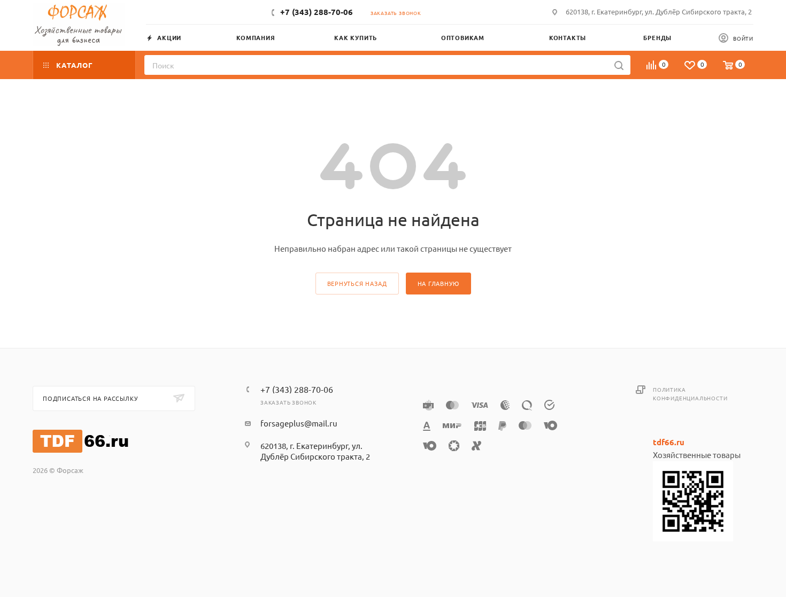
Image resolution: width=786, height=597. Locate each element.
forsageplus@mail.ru (298, 423)
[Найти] (618, 65)
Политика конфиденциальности (690, 393)
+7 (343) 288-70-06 (316, 11)
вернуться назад (357, 283)
